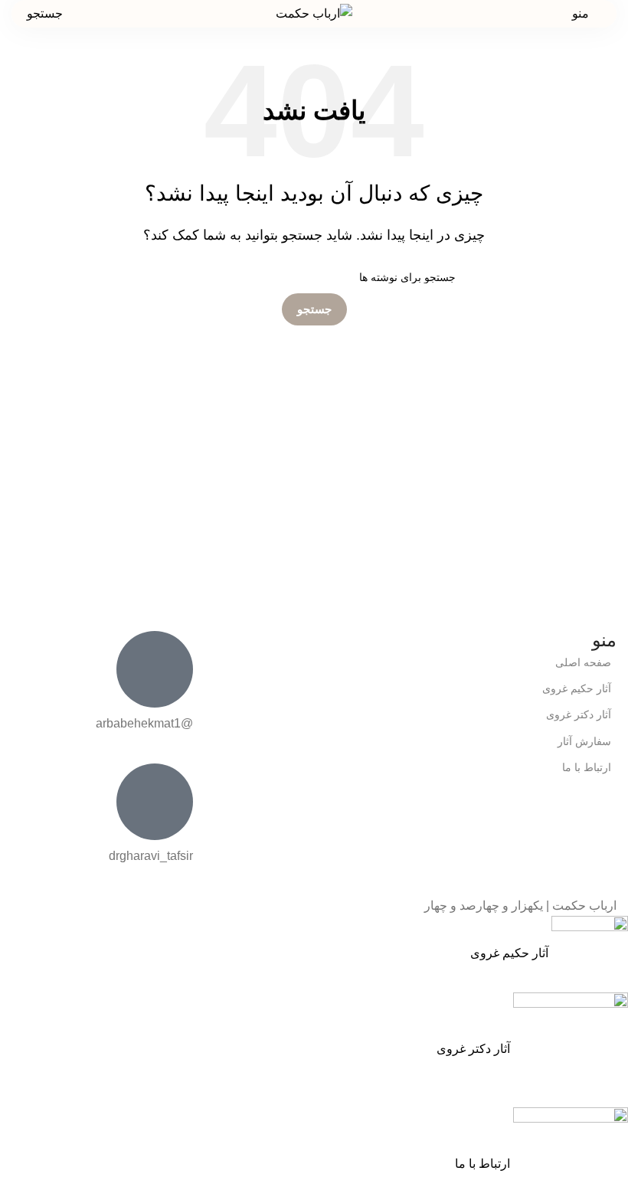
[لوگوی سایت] (314, 12)
